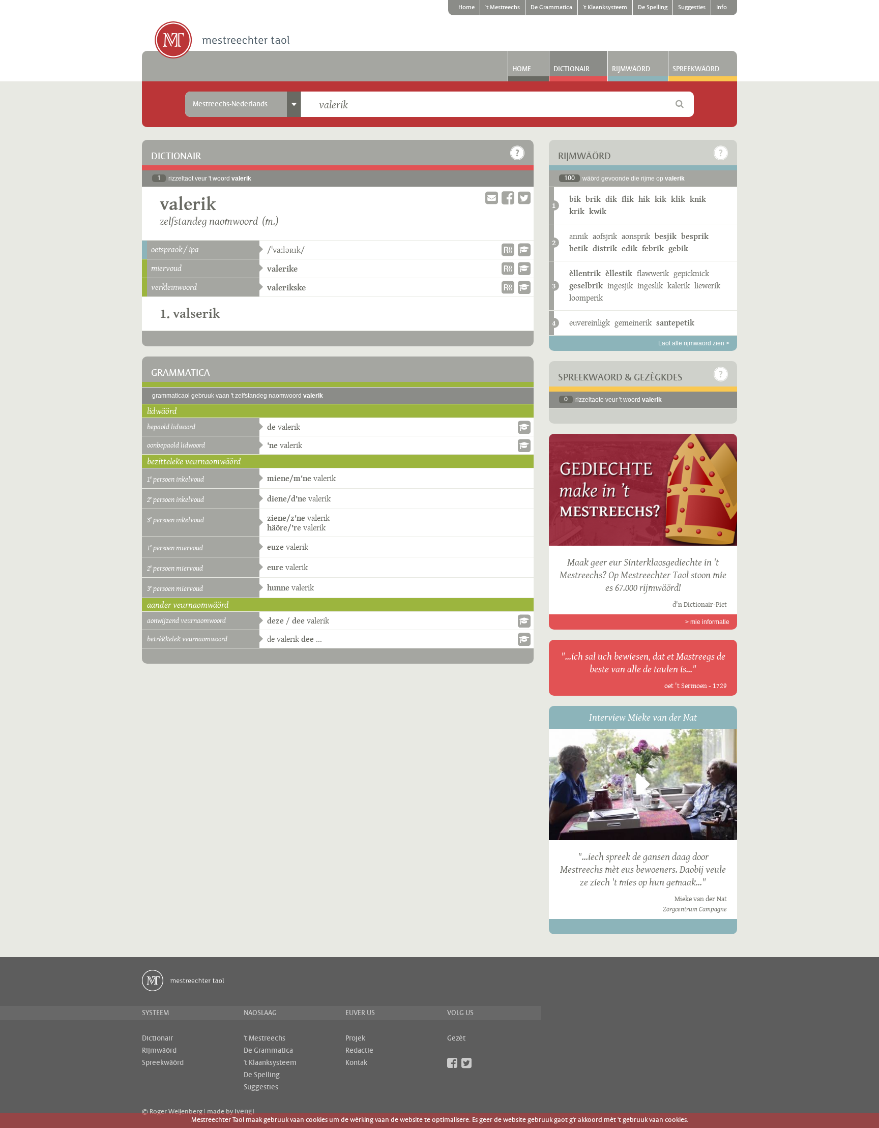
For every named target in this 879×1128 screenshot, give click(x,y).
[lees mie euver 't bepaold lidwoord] (524, 427)
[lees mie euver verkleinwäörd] (524, 287)
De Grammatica (551, 7)
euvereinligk (589, 323)
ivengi (244, 1112)
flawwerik (653, 273)
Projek (355, 1038)
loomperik (586, 298)
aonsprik (636, 236)
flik (628, 199)
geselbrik (586, 285)
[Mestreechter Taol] (222, 40)
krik (576, 211)
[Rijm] (508, 249)
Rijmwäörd (631, 69)
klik (678, 199)
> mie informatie (707, 622)
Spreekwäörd (695, 69)
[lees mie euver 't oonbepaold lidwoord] (524, 445)
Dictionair (571, 69)
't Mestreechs (502, 7)
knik (698, 199)
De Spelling (652, 7)
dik (611, 199)
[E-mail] (492, 198)
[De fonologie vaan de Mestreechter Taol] (524, 249)
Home (466, 7)
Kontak (356, 1063)
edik (629, 248)
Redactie (359, 1051)
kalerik (678, 285)
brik (593, 199)
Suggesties (692, 7)
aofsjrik (605, 236)
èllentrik (585, 273)
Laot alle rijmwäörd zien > (693, 343)
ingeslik (650, 285)
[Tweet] (524, 198)
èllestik (618, 273)
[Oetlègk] (517, 153)
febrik (653, 248)
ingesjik (620, 285)
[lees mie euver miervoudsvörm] (524, 268)
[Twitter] (466, 1063)
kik (660, 199)
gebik (678, 248)
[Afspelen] (643, 784)
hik (644, 199)
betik (578, 248)
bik (575, 199)
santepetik (675, 323)
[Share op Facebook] (508, 198)
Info (721, 7)
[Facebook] (452, 1063)
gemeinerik (633, 323)
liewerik (707, 285)
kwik (597, 211)
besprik (695, 236)
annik (578, 236)
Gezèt (456, 1038)
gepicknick (691, 273)
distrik (605, 248)
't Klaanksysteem (605, 7)
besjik (666, 236)
